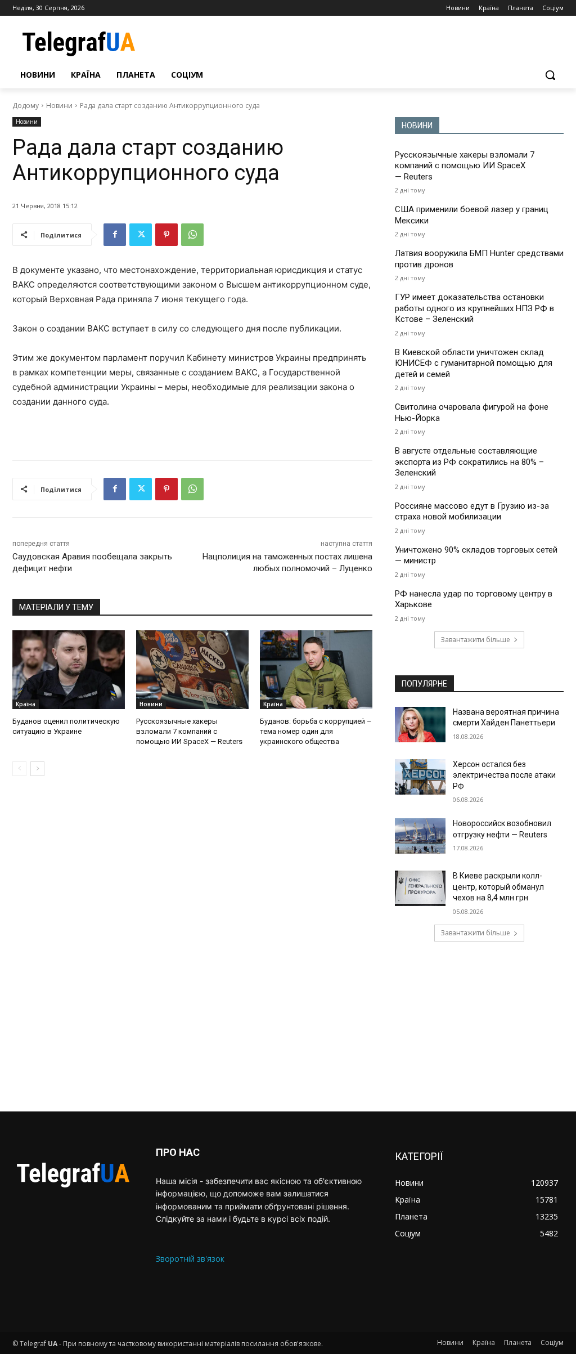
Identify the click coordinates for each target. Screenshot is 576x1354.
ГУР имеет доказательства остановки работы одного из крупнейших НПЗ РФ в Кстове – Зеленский (474, 308)
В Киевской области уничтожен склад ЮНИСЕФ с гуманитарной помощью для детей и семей (473, 363)
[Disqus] (192, 943)
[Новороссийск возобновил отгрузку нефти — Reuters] (420, 836)
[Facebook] (115, 234)
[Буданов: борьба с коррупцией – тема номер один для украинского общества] (316, 669)
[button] (550, 74)
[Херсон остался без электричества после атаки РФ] (420, 777)
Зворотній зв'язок (190, 1258)
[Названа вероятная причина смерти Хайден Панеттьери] (420, 724)
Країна (25, 704)
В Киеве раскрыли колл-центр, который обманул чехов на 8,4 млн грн (498, 886)
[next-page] (37, 768)
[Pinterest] (166, 234)
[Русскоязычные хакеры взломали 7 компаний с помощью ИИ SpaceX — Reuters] (192, 669)
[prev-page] (19, 768)
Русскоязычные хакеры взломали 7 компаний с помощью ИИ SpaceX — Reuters (189, 731)
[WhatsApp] (192, 234)
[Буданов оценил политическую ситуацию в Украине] (68, 669)
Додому (25, 105)
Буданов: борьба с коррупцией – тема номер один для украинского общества (316, 731)
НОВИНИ (417, 125)
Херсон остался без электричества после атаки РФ (504, 775)
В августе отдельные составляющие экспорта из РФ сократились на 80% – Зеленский (469, 462)
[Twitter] (140, 234)
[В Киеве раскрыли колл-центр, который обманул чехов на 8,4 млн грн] (420, 888)
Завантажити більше (475, 639)
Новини (59, 105)
